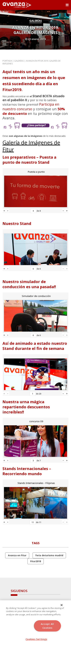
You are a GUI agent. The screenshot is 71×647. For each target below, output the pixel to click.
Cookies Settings (36, 639)
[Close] (62, 605)
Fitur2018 (35, 561)
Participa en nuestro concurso (30, 106)
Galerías (35, 21)
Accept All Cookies (47, 625)
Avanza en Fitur (17, 555)
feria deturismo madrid (49, 555)
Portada (7, 60)
